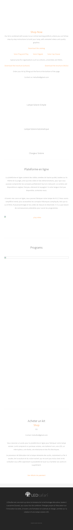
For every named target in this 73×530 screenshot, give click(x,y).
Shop (36, 425)
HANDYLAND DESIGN (36, 523)
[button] (68, 3)
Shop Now (36, 32)
